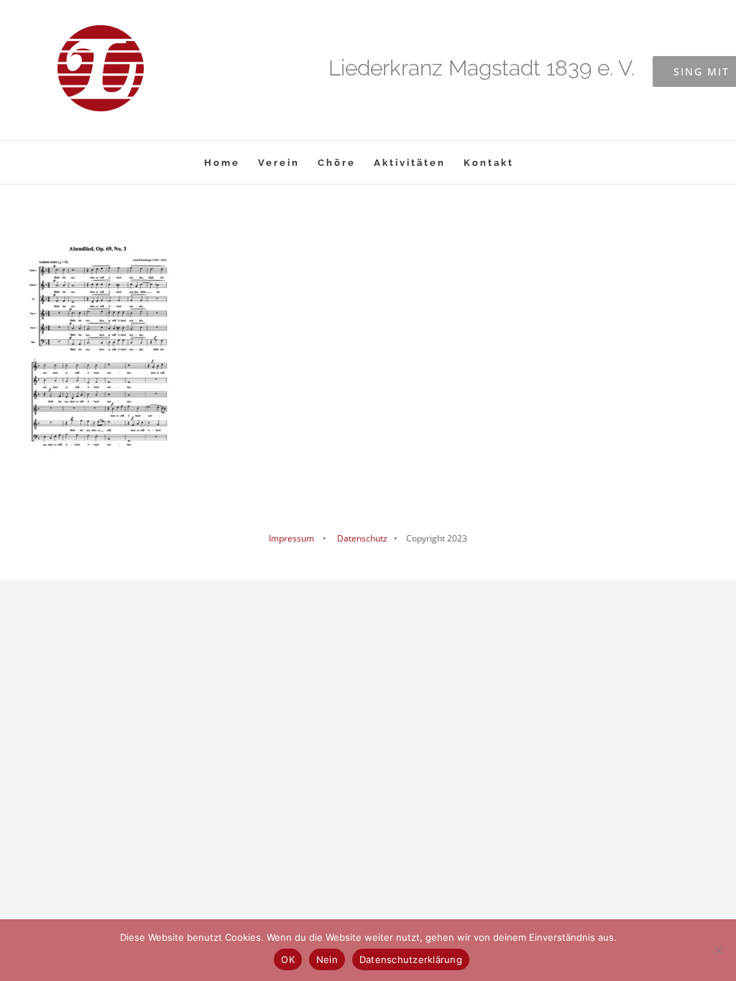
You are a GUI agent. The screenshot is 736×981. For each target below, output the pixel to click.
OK (288, 959)
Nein (327, 959)
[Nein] (718, 950)
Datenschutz (361, 538)
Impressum (291, 538)
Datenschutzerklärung (410, 959)
